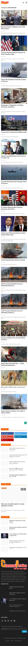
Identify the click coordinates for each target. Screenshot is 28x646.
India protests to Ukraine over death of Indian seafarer (13, 412)
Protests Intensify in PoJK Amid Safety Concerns (13, 338)
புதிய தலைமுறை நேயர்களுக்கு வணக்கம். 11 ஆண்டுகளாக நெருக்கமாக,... (18, 455)
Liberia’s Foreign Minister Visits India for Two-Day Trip (13, 157)
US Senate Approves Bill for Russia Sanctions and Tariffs (11, 208)
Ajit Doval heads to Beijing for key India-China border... (13, 27)
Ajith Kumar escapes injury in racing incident (17, 521)
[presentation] (22, 489)
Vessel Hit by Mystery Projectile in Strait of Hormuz (13, 80)
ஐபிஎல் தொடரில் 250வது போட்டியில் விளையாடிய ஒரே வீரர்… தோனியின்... (16, 469)
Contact (7, 640)
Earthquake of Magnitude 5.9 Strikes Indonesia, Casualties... (12, 106)
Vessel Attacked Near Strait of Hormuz (13, 260)
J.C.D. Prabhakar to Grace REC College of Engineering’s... (17, 534)
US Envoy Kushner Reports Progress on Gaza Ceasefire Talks (13, 53)
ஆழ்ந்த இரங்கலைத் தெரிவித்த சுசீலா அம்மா (18, 547)
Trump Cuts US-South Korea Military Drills (14, 132)
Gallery (11, 640)
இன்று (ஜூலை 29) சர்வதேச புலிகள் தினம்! (13, 387)
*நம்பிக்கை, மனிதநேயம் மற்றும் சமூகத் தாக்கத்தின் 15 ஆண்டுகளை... (17, 541)
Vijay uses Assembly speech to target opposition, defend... (12, 505)
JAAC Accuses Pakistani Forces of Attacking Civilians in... (12, 284)
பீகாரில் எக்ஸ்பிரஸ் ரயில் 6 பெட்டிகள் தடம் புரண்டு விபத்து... (17, 449)
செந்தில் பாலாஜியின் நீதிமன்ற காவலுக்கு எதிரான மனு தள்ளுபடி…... (17, 462)
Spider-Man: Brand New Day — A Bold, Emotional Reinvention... (12, 364)
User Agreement (17, 640)
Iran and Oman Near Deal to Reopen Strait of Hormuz (14, 182)
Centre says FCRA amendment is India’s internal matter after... (13, 234)
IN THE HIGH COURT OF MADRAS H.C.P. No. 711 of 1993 (17, 476)
